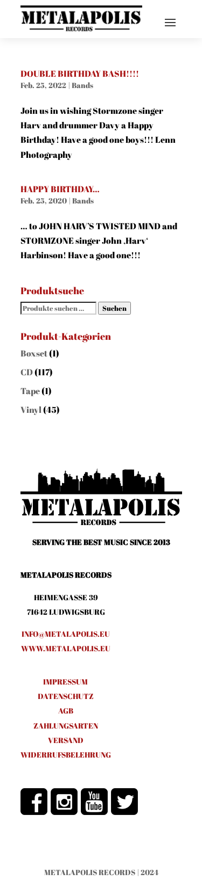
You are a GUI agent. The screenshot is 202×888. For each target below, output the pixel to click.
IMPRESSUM (65, 681)
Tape (30, 391)
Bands (82, 85)
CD (26, 372)
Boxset (33, 353)
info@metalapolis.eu (66, 634)
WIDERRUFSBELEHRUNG (65, 754)
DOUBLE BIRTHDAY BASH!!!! (79, 73)
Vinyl (30, 410)
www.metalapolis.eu (65, 648)
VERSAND (65, 740)
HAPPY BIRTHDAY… (60, 189)
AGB (65, 710)
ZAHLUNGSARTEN (65, 725)
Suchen (114, 308)
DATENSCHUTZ (66, 696)
